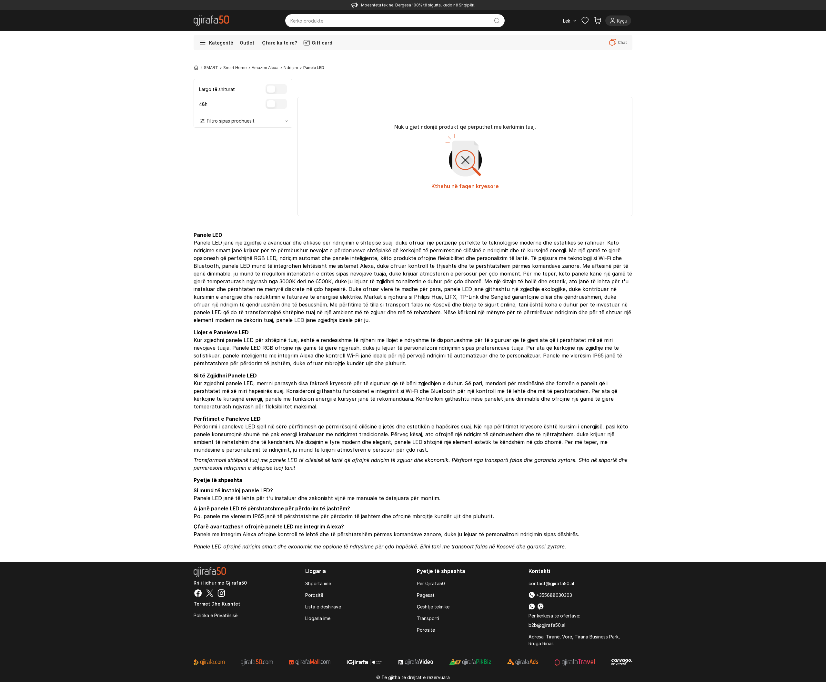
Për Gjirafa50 (431, 583)
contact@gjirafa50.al (551, 583)
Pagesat (426, 595)
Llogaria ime (317, 618)
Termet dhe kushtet (217, 604)
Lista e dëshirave (323, 606)
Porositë (314, 595)
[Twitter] (209, 594)
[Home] (196, 67)
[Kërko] (497, 21)
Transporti (428, 618)
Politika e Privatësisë (215, 615)
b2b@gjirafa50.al (547, 625)
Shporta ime (318, 583)
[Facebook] (198, 594)
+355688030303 (553, 595)
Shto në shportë (598, 460)
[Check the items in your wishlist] (585, 20)
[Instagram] (221, 594)
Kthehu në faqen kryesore (465, 186)
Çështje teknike (433, 606)
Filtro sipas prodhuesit (231, 121)
